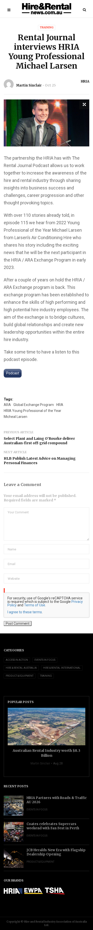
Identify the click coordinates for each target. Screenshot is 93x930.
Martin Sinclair (29, 85)
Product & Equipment (19, 675)
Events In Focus (44, 660)
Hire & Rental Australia (21, 667)
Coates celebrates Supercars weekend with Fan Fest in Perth (53, 826)
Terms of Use (34, 605)
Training (46, 27)
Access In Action (17, 660)
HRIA (85, 81)
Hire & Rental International (62, 667)
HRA (59, 405)
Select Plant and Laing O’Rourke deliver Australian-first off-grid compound (39, 440)
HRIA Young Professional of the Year (32, 411)
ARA (7, 405)
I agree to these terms (24, 612)
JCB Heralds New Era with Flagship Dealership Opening (56, 852)
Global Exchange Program (33, 405)
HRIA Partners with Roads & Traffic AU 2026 (57, 800)
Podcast (12, 373)
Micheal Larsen (15, 417)
